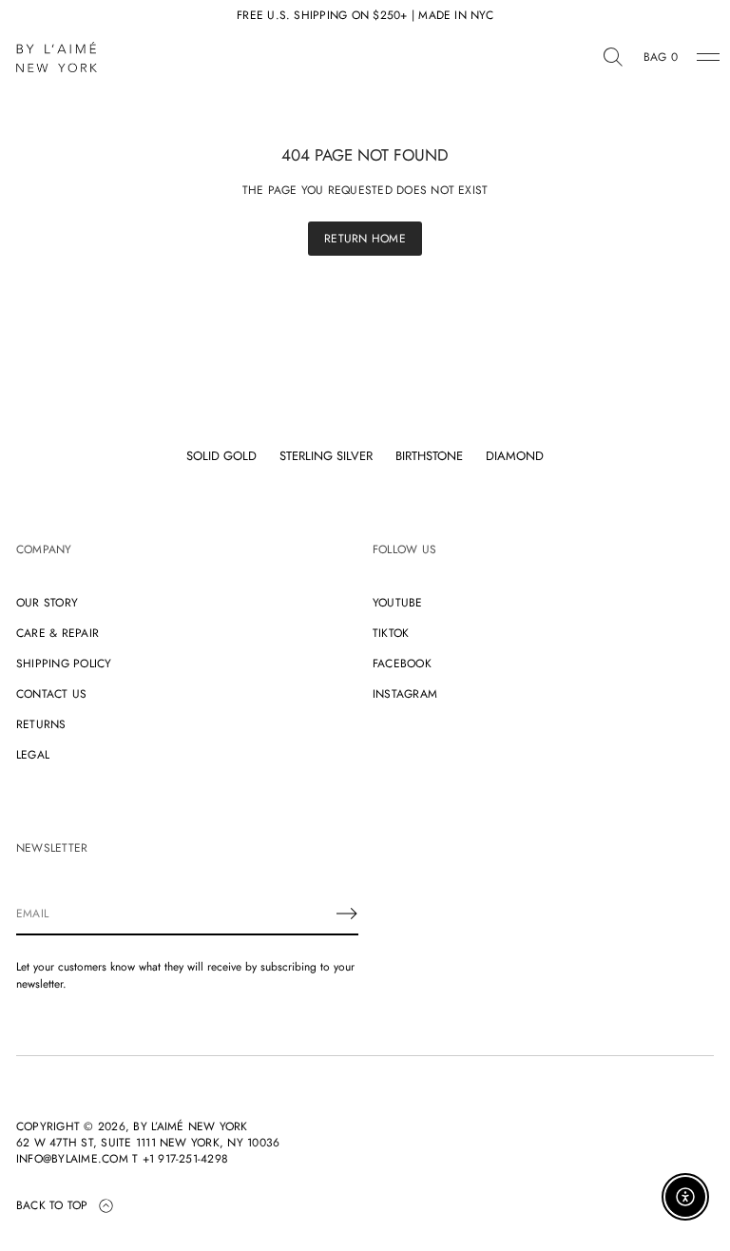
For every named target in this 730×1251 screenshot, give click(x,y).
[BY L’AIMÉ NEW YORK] (56, 57)
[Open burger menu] (708, 57)
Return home (365, 238)
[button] (613, 57)
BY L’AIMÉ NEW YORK (190, 1127)
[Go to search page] (613, 57)
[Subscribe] (347, 913)
